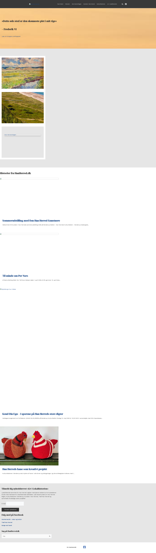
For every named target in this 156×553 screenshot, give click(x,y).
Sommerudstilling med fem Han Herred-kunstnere (31, 220)
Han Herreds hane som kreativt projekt (24, 469)
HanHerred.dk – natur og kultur (12, 519)
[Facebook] (126, 4)
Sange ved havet (7, 525)
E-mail (4, 503)
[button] (122, 4)
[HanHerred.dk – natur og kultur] (84, 547)
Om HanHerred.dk (71, 547)
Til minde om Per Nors (15, 276)
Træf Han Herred (7, 522)
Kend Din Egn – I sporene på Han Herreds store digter (32, 414)
